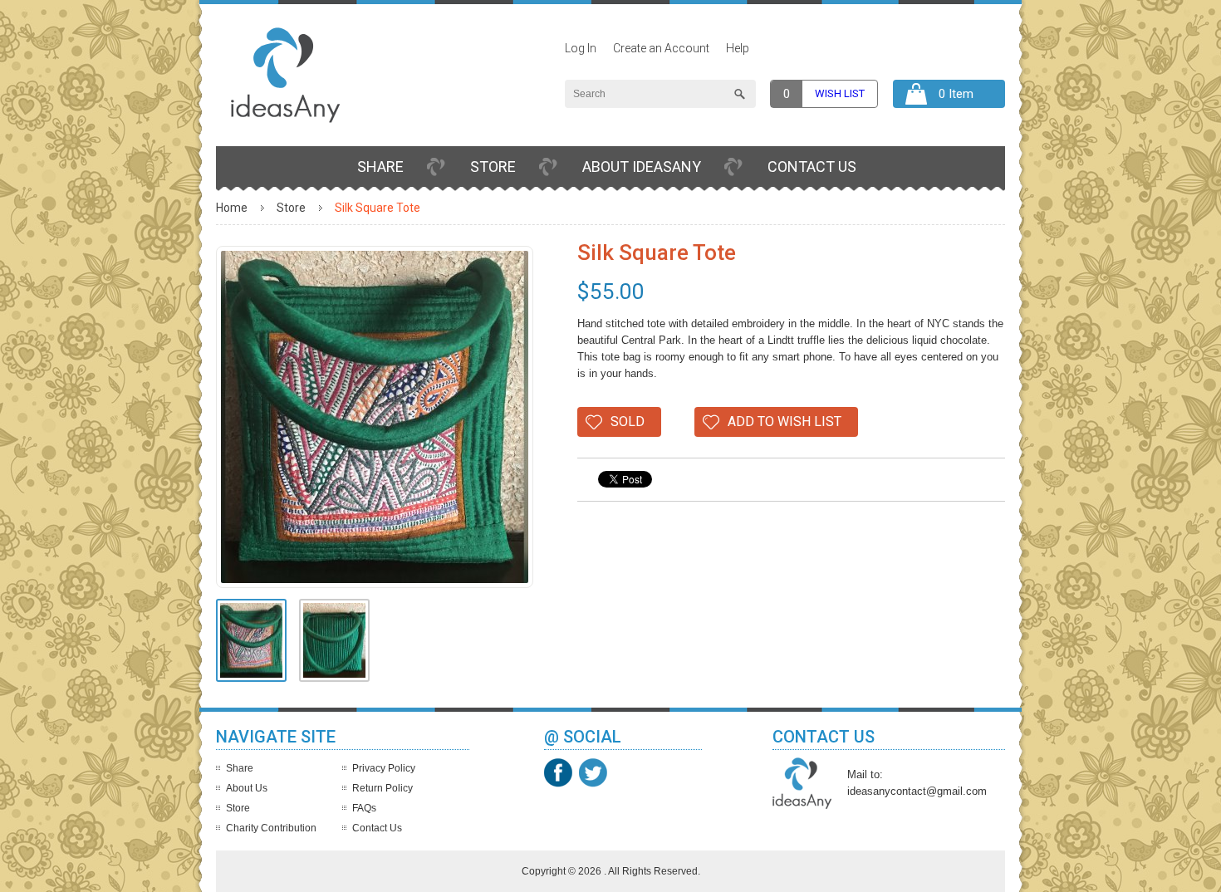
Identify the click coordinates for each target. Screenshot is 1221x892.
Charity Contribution (271, 828)
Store (493, 166)
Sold (627, 421)
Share (380, 166)
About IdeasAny (641, 166)
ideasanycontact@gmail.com (917, 791)
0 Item (956, 93)
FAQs (364, 808)
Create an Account (661, 48)
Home (232, 207)
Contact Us (811, 166)
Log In (580, 48)
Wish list (840, 93)
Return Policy (382, 788)
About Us (246, 788)
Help (737, 48)
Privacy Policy (383, 768)
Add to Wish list (784, 421)
